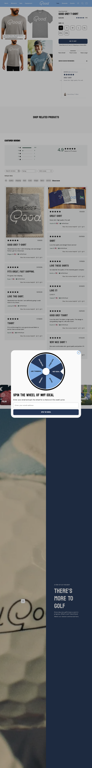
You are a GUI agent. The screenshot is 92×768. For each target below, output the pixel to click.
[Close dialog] (78, 352)
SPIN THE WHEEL (46, 412)
